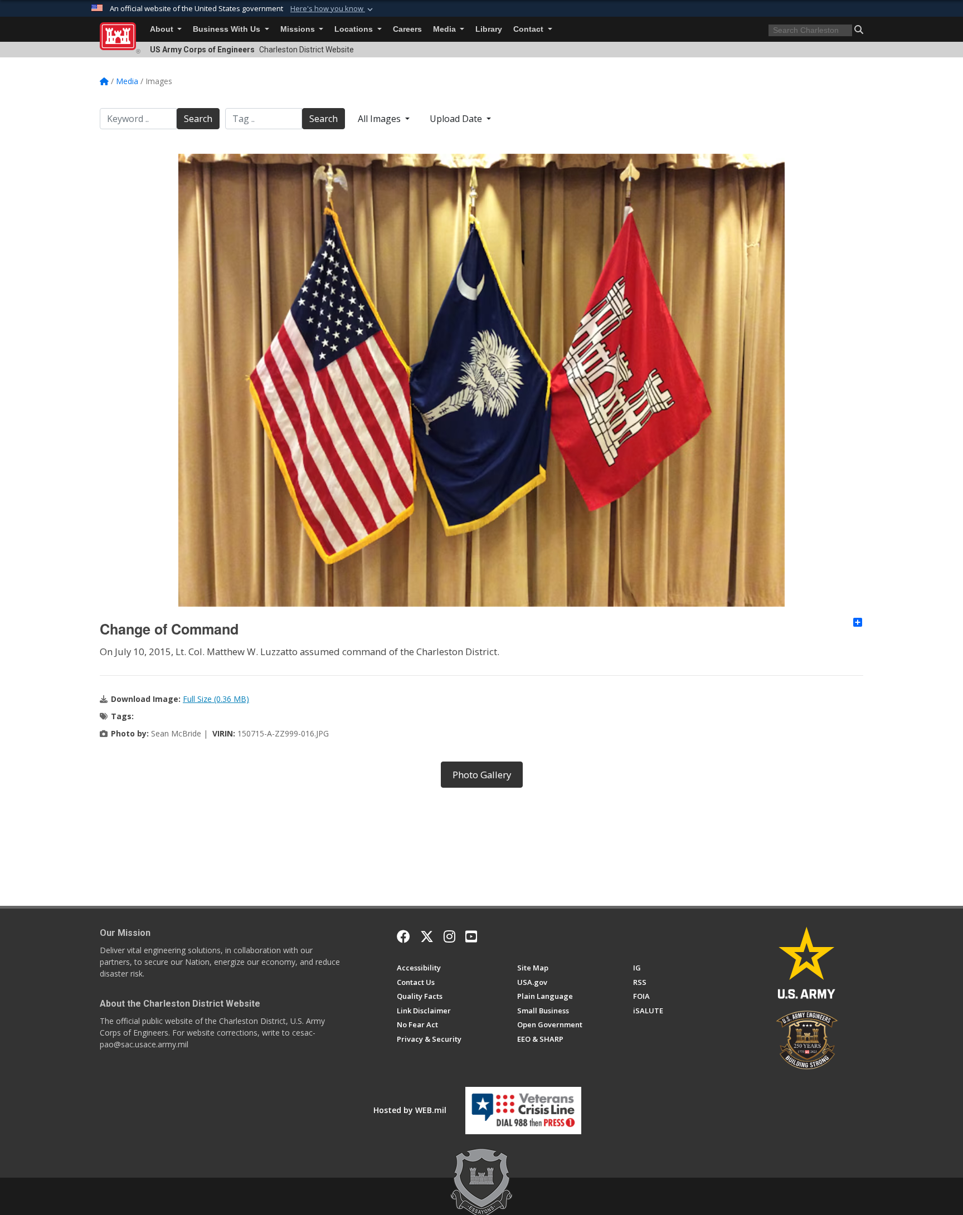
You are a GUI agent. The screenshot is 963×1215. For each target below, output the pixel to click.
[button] (332, 8)
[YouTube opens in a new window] (471, 936)
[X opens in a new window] (427, 936)
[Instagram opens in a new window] (449, 936)
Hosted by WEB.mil (409, 1110)
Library (488, 29)
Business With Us (227, 29)
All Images (380, 119)
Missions (298, 29)
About (163, 29)
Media (445, 29)
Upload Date (457, 119)
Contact (529, 29)
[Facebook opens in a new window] (403, 936)
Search (198, 119)
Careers (407, 29)
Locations (354, 29)
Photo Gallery (482, 774)
